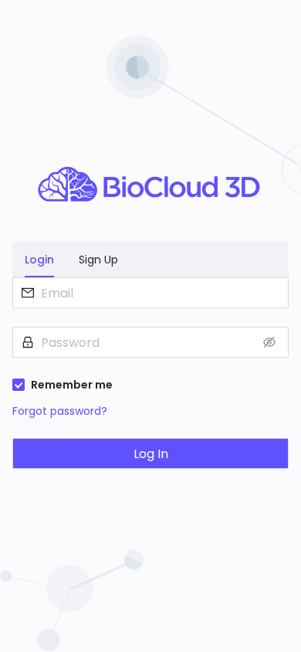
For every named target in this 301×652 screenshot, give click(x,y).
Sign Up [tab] (98, 259)
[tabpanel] (150, 382)
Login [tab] (39, 259)
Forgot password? (59, 411)
